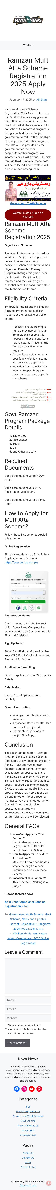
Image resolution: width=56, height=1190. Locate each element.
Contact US (28, 1157)
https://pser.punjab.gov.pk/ (21, 562)
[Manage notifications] (48, 1183)
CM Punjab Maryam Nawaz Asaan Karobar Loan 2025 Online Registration (28, 938)
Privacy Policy (28, 1167)
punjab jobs (28, 1130)
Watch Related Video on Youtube (28, 215)
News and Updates (34, 919)
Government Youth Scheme (28, 203)
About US (28, 1153)
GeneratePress (28, 1185)
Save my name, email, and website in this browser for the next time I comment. (27, 1029)
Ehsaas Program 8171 (28, 1111)
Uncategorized (28, 1134)
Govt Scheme (28, 1120)
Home (28, 1162)
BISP (28, 1106)
